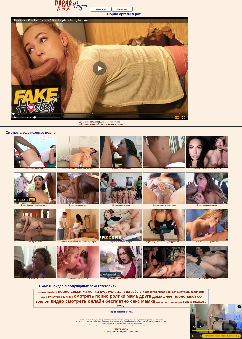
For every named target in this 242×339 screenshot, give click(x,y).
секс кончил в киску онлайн (169, 302)
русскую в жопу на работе (121, 291)
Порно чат (122, 9)
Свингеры (102, 124)
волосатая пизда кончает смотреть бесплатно (173, 291)
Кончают (85, 124)
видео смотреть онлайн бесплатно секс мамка (102, 301)
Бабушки (94, 124)
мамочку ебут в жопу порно (56, 296)
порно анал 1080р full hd (47, 292)
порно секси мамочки (78, 291)
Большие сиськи (115, 124)
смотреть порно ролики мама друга (112, 296)
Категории (101, 9)
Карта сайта (121, 329)
